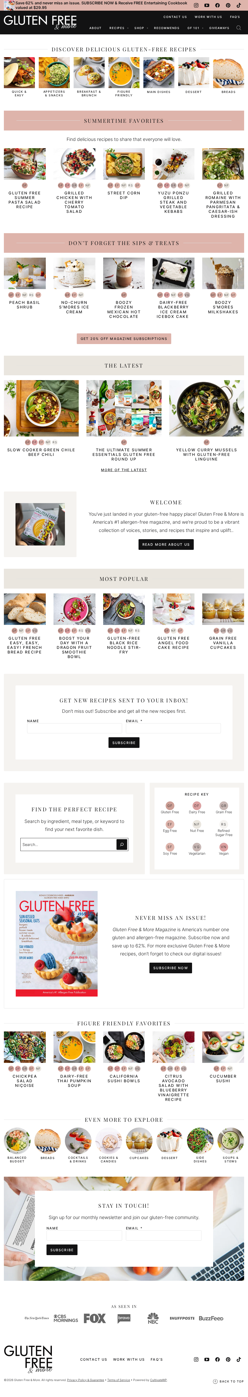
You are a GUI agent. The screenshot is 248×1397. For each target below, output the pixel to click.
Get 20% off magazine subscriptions (124, 339)
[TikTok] (238, 5)
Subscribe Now (170, 968)
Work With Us (208, 17)
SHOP (139, 28)
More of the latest (124, 470)
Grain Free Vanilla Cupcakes (223, 643)
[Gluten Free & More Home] (40, 22)
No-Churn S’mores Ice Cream (74, 307)
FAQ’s (235, 17)
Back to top (232, 1381)
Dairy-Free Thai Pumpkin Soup (74, 1081)
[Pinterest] (228, 5)
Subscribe (124, 743)
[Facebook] (217, 5)
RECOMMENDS (167, 28)
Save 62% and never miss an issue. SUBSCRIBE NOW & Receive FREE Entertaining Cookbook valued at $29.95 (101, 5)
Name (33, 721)
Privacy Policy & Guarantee (85, 1380)
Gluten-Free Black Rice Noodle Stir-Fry (124, 645)
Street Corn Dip (124, 195)
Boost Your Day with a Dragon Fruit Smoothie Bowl (74, 647)
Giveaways (219, 28)
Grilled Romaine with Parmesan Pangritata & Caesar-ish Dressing (223, 205)
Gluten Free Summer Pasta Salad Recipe (24, 200)
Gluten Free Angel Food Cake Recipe (173, 643)
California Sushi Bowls (124, 1078)
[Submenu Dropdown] (128, 28)
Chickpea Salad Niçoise (25, 1081)
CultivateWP (158, 1380)
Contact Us (175, 17)
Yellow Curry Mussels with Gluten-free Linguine (206, 454)
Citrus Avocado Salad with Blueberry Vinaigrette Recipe (173, 1088)
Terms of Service (118, 1380)
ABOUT (95, 28)
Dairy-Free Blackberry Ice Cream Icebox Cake (174, 309)
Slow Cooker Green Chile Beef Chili (41, 452)
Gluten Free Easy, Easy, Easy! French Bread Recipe (24, 645)
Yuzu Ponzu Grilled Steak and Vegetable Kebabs (173, 202)
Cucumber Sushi (223, 1078)
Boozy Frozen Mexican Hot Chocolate (124, 309)
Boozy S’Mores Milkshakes (223, 307)
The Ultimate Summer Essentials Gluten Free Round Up (124, 454)
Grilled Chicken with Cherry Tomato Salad (74, 202)
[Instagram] (196, 5)
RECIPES (117, 28)
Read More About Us (166, 544)
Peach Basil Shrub (24, 304)
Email (134, 721)
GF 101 (193, 28)
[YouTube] (207, 5)
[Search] (238, 28)
